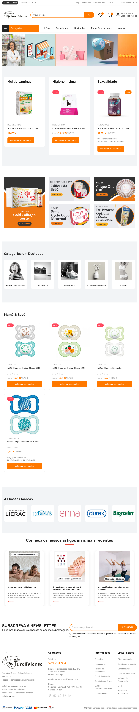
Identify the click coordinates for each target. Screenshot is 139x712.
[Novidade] (69, 50)
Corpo (123, 285)
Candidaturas (124, 669)
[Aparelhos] (69, 271)
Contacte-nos (99, 3)
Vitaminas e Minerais (96, 285)
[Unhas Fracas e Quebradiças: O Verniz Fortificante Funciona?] (69, 566)
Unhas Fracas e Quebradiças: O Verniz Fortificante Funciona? (67, 588)
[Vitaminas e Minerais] (96, 271)
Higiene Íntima (58, 125)
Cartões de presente (127, 664)
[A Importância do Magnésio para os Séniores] (114, 566)
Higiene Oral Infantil (15, 285)
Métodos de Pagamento (123, 679)
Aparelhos (69, 285)
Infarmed (10, 696)
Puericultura (13, 438)
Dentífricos (42, 285)
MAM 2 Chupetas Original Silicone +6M (68, 368)
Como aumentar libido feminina (22, 587)
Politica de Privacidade (100, 670)
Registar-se (132, 16)
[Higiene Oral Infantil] (15, 271)
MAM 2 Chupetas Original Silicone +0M (23, 368)
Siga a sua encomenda (123, 692)
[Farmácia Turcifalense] (15, 15)
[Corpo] (123, 271)
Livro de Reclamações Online (103, 687)
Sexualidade (103, 125)
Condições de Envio (103, 681)
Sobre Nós (86, 3)
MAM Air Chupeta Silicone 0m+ (110, 368)
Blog (77, 3)
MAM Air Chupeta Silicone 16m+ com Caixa (25, 441)
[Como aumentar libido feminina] (24, 566)
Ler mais (12, 602)
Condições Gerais (102, 676)
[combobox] (57, 15)
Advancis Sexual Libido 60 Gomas (114, 128)
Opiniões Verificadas (126, 673)
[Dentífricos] (42, 271)
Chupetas (11, 365)
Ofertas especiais (125, 659)
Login (123, 16)
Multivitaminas (14, 125)
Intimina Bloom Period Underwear (69, 128)
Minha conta (100, 664)
